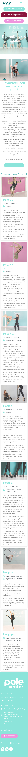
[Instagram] (7, 749)
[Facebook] (2, 749)
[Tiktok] (11, 749)
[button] (21, 2)
